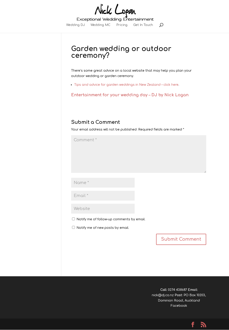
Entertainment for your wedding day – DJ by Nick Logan (130, 95)
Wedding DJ (75, 25)
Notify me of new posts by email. (102, 227)
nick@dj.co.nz (163, 295)
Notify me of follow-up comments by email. (110, 219)
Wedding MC (100, 25)
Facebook (179, 305)
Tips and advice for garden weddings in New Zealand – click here (126, 84)
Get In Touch (143, 25)
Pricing (121, 25)
